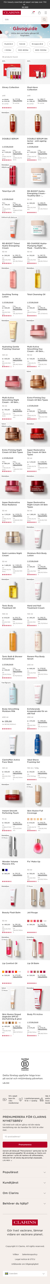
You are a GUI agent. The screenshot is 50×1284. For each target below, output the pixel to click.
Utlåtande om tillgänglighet (25, 1264)
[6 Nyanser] (37, 971)
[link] (17, 101)
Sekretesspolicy (29, 1254)
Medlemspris (17, 101)
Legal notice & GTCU (25, 1259)
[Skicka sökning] (44, 19)
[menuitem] (33, 12)
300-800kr (23, 50)
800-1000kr (41, 50)
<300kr (7, 50)
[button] (25, 1172)
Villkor (16, 1254)
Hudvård (8, 44)
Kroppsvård (37, 44)
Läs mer (6, 1083)
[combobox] (25, 1274)
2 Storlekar (7, 199)
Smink (22, 44)
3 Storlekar (7, 147)
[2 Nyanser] (12, 870)
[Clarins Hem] (12, 12)
